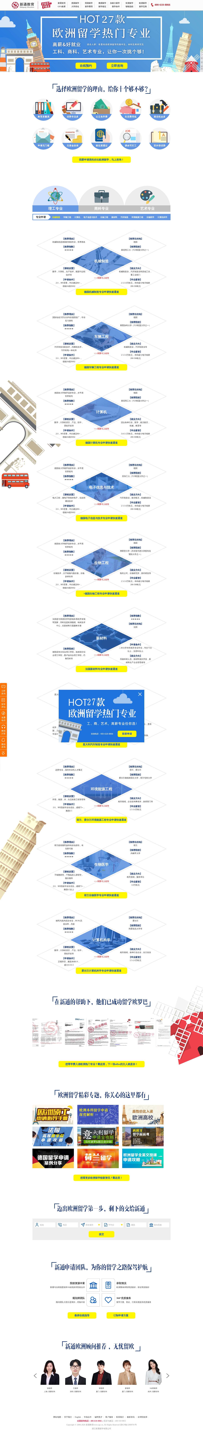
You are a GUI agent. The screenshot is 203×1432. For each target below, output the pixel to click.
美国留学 (75, 3)
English (78, 1417)
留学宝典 (143, 7)
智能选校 (129, 7)
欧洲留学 (143, 3)
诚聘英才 (98, 1417)
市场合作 (88, 1417)
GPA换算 (62, 7)
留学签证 (102, 7)
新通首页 (62, 3)
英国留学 (89, 3)
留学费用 (89, 7)
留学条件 (116, 7)
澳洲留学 (102, 3)
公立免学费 (102, 116)
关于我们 (68, 1417)
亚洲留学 (129, 3)
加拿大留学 (115, 3)
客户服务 (109, 1417)
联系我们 (120, 1417)
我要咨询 (51, 1392)
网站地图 (57, 1417)
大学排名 (75, 7)
